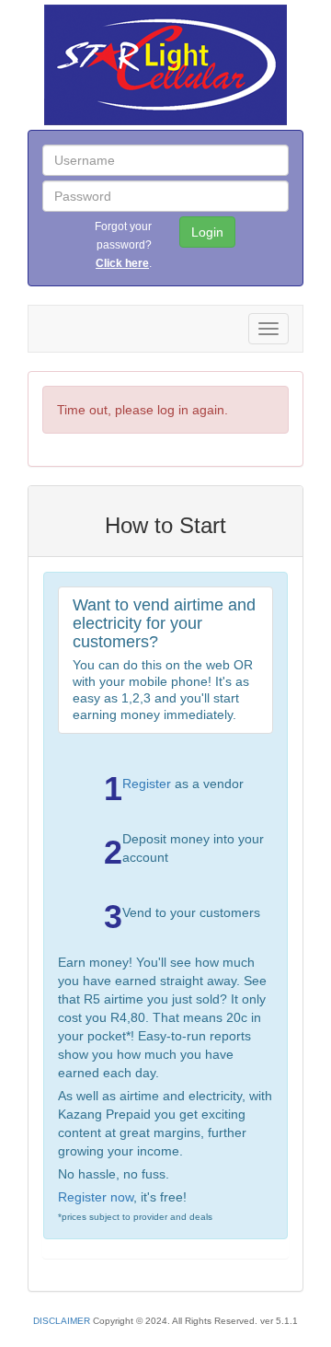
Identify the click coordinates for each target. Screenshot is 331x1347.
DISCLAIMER (61, 1321)
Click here (122, 263)
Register (146, 783)
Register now (95, 1197)
